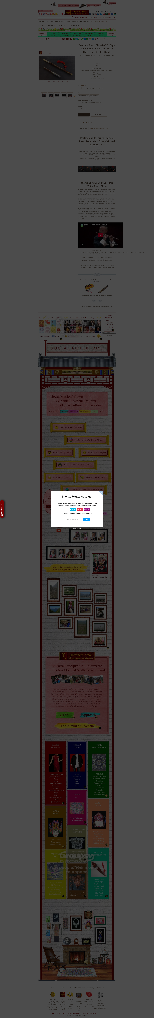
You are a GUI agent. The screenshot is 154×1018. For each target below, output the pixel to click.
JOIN (86, 519)
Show (2, 509)
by (78, 528)
